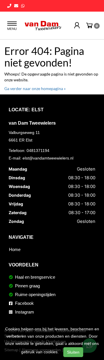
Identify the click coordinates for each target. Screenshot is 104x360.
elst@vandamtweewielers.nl (48, 158)
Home (15, 249)
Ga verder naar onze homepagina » (35, 88)
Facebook (24, 303)
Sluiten (73, 352)
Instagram (24, 311)
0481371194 (38, 150)
